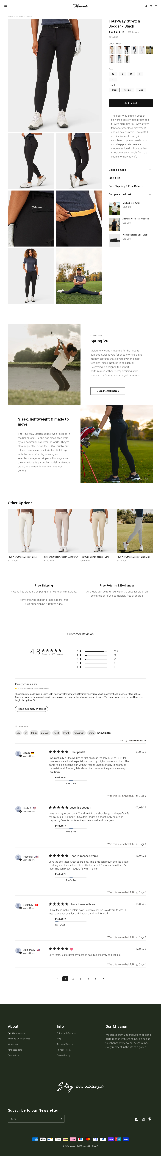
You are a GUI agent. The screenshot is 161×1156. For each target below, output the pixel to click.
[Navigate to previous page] (58, 978)
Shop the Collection (108, 391)
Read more (55, 772)
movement (79, 733)
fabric (34, 733)
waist (56, 733)
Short (114, 90)
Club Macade (19, 1033)
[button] (6, 6)
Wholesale (13, 1044)
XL (113, 80)
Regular (127, 90)
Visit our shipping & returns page (44, 603)
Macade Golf (75, 1146)
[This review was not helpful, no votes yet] (143, 795)
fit (26, 733)
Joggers (29, 16)
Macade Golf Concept (19, 1038)
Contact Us (13, 1055)
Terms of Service (65, 1044)
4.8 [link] (123, 32)
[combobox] (133, 740)
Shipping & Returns (66, 1033)
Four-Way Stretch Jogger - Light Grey (133, 557)
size (18, 733)
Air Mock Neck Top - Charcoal (135, 219)
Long (141, 90)
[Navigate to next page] (103, 978)
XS (113, 74)
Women (10, 16)
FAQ (59, 1038)
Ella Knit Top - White (131, 203)
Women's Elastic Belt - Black (135, 235)
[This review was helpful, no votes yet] (137, 795)
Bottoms (20, 16)
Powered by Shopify (89, 1146)
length (66, 733)
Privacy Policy (64, 1050)
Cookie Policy (63, 1055)
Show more (104, 732)
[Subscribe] (60, 1118)
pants (91, 733)
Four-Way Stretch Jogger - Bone (22, 557)
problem (45, 733)
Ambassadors (15, 1050)
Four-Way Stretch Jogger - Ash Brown (61, 557)
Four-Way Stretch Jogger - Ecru (94, 557)
